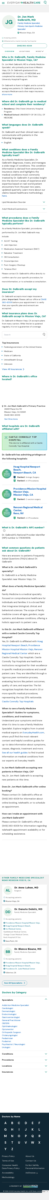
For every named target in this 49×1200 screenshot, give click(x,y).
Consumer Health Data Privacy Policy (11, 1167)
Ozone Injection (11, 261)
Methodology (8, 1177)
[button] (45, 2)
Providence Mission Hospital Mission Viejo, (23, 923)
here (4, 195)
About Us (30, 1156)
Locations (24, 51)
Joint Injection (10, 245)
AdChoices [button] (31, 1172)
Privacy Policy (8, 1156)
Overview (9, 51)
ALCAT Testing (10, 241)
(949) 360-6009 (24, 46)
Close (43, 1191)
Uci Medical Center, (13, 929)
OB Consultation (11, 257)
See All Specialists (13, 983)
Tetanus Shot (10, 269)
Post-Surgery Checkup (14, 265)
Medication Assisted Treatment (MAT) (21, 249)
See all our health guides (15, 752)
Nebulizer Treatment (13, 253)
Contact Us (31, 1160)
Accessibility (8, 1172)
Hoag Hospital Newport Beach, (18, 926)
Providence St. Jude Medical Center (20, 969)
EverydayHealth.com (33, 732)
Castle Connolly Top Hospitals (18, 701)
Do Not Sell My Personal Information (35, 1167)
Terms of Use (8, 1160)
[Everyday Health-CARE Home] (24, 2)
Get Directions (11, 419)
